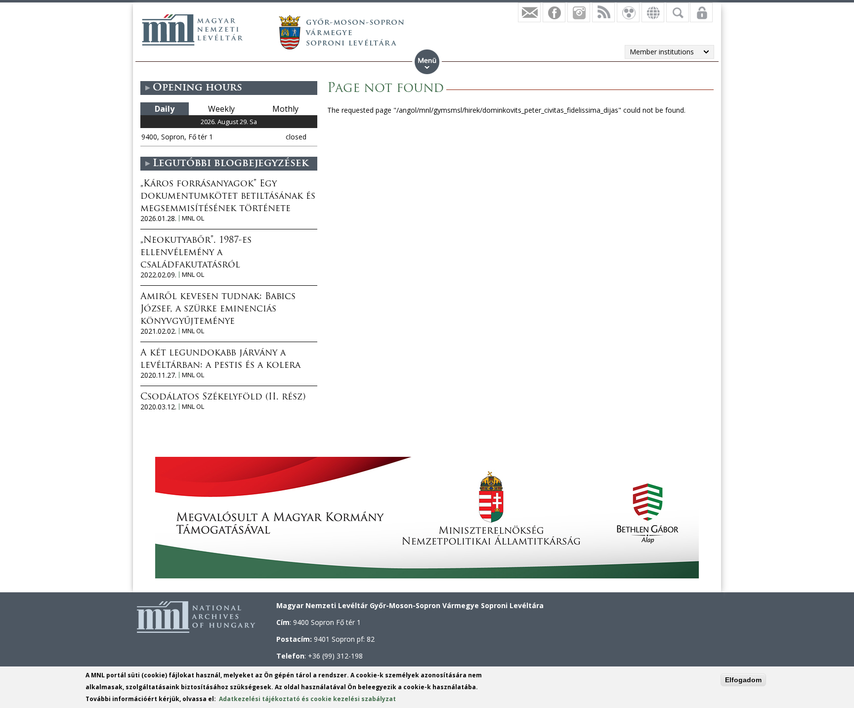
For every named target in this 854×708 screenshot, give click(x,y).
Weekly (221, 108)
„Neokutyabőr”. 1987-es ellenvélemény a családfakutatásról (196, 253)
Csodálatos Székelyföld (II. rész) (222, 397)
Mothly (285, 108)
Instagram (578, 12)
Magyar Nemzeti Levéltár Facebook (554, 12)
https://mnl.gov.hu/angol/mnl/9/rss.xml (603, 12)
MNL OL (193, 218)
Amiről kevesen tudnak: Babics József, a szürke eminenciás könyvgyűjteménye (218, 309)
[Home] (192, 29)
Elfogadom (743, 680)
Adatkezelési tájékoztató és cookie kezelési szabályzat (307, 699)
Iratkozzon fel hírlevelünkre (529, 12)
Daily (164, 108)
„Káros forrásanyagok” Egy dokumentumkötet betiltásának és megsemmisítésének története (227, 197)
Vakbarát (628, 12)
